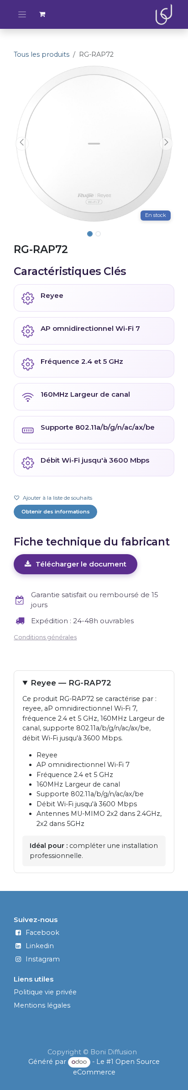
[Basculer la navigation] (22, 14)
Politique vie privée (45, 992)
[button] (22, 144)
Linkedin (40, 946)
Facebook (42, 932)
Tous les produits (41, 54)
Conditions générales (45, 637)
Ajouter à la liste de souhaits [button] (57, 498)
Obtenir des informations (55, 511)
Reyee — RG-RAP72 (71, 682)
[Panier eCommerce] (42, 14)
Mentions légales (42, 1005)
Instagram (43, 959)
